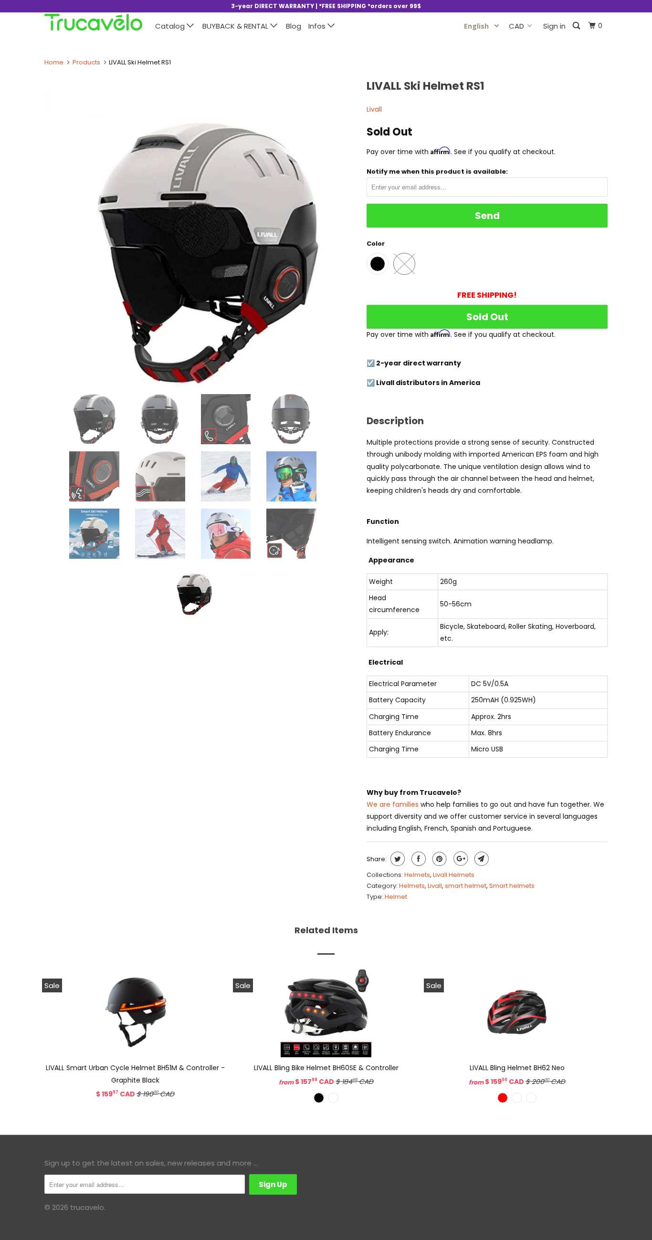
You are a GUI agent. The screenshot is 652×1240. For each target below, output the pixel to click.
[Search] (577, 26)
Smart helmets (512, 885)
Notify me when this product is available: (437, 171)
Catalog (171, 26)
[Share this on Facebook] (417, 859)
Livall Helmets (453, 874)
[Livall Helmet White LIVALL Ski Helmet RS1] (200, 230)
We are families (393, 804)
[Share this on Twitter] (396, 859)
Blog (293, 26)
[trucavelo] (93, 22)
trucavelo (87, 1207)
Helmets (417, 874)
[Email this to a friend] (480, 859)
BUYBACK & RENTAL (236, 26)
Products (86, 62)
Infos (317, 26)
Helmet (396, 896)
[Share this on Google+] (459, 859)
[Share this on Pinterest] (438, 859)
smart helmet (465, 885)
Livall (374, 109)
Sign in (554, 26)
